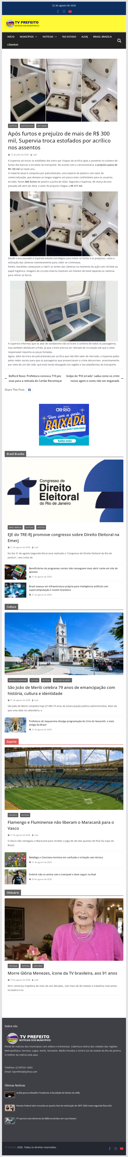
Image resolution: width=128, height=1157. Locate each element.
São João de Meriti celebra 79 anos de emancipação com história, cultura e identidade (61, 690)
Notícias (48, 36)
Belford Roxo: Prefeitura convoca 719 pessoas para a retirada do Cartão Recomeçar (35, 378)
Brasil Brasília (102, 36)
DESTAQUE (13, 966)
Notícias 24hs (27, 126)
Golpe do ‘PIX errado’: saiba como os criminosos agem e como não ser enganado (92, 378)
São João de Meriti (62, 680)
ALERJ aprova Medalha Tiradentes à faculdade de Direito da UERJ (48, 1092)
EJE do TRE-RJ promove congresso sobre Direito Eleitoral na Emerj (63, 537)
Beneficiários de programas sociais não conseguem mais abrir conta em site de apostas (73, 570)
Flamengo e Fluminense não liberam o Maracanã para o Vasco (61, 825)
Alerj (85, 36)
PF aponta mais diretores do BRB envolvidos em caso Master (46, 1118)
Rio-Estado (69, 36)
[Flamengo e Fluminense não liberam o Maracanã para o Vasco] (64, 778)
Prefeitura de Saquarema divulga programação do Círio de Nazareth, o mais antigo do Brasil (71, 723)
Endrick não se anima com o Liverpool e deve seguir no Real (62, 874)
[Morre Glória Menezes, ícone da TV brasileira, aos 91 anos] (64, 929)
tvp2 (36, 547)
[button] (35, 36)
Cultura (34, 680)
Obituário (38, 966)
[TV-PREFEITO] (28, 1034)
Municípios (27, 36)
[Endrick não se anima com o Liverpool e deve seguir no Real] (15, 876)
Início (10, 36)
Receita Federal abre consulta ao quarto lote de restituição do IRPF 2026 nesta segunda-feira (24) (64, 1105)
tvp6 (35, 154)
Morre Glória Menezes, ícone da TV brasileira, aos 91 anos (62, 973)
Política (41, 527)
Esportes (13, 815)
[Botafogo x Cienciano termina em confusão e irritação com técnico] (15, 859)
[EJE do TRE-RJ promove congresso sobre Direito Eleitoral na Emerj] (64, 491)
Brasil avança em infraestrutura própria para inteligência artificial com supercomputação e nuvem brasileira (68, 588)
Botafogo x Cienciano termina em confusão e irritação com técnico (66, 857)
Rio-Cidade (42, 126)
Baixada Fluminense (17, 680)
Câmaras (12, 44)
